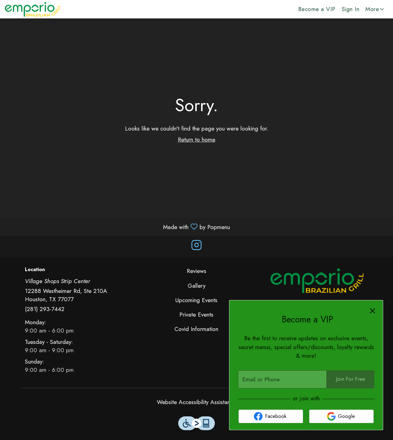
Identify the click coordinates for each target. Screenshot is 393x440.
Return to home (196, 139)
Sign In (351, 9)
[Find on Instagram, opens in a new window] (196, 247)
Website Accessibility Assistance (196, 402)
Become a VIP (317, 9)
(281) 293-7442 (44, 309)
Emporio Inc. (317, 280)
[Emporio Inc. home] (32, 9)
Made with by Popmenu (117, 226)
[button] (375, 9)
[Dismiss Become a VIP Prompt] (372, 311)
